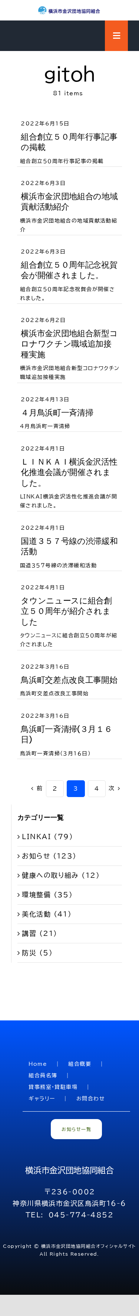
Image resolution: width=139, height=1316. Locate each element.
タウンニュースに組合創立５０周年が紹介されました (66, 611)
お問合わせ (90, 1098)
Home (38, 1064)
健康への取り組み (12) (61, 875)
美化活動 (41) (47, 914)
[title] (70, 9)
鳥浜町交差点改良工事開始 (69, 680)
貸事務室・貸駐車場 (53, 1087)
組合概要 (79, 1064)
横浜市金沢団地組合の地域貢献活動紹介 (69, 202)
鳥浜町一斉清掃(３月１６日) (66, 734)
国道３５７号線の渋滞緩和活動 (69, 546)
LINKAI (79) (47, 836)
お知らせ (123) (49, 856)
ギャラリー (42, 1098)
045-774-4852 (81, 1214)
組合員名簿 (43, 1075)
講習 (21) (39, 933)
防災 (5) (37, 952)
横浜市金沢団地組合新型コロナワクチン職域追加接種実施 (69, 344)
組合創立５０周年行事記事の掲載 (69, 142)
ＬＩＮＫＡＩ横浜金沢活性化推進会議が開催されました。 (69, 472)
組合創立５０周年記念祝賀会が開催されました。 (69, 270)
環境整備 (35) (47, 894)
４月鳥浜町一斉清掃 (57, 412)
